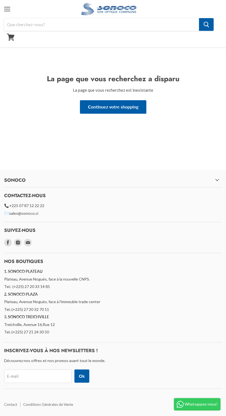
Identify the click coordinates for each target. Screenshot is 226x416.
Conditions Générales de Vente (48, 404)
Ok (82, 376)
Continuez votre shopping (113, 106)
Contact (10, 404)
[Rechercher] (206, 24)
